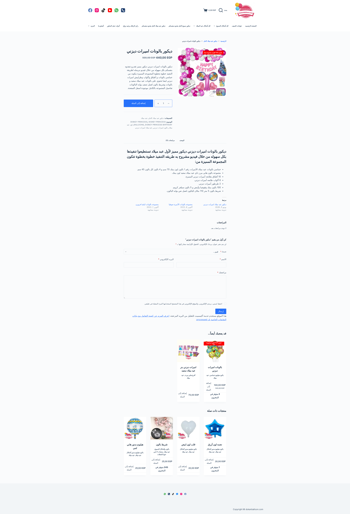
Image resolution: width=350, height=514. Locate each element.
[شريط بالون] (161, 428)
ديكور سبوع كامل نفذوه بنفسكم (179, 26)
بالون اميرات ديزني (160, 128)
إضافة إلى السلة (138, 103)
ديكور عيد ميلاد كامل (156, 118)
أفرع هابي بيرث (190, 375)
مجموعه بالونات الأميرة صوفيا (180, 204)
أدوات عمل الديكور (113, 26)
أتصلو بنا (101, 26)
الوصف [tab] (182, 140)
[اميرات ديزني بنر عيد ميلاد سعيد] (188, 351)
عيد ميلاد (144, 118)
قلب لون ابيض (188, 444)
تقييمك (223, 252)
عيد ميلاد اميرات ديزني (143, 128)
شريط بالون (161, 444)
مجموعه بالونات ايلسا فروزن (147, 204)
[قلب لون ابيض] (188, 428)
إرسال (221, 311)
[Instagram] (97, 10)
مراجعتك (221, 272)
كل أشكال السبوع (222, 26)
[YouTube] (110, 10)
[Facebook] (90, 10)
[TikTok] (103, 10)
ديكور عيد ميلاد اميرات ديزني (214, 204)
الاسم (223, 259)
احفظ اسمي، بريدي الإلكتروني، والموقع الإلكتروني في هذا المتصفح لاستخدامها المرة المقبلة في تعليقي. (183, 304)
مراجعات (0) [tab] (170, 140)
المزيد (93, 26)
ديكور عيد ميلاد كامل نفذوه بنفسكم (153, 26)
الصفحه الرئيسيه (250, 26)
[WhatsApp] (116, 10)
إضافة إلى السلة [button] (208, 386)
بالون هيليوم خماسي (217, 375)
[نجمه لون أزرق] (215, 428)
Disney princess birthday (158, 125)
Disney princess (139, 122)
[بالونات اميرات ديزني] (215, 351)
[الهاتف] (123, 10)
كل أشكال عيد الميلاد (203, 26)
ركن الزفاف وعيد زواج (130, 26)
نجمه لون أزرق (215, 444)
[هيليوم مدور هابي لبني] (135, 428)
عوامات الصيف (237, 26)
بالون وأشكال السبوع (162, 449)
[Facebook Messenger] (177, 494)
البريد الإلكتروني (166, 259)
